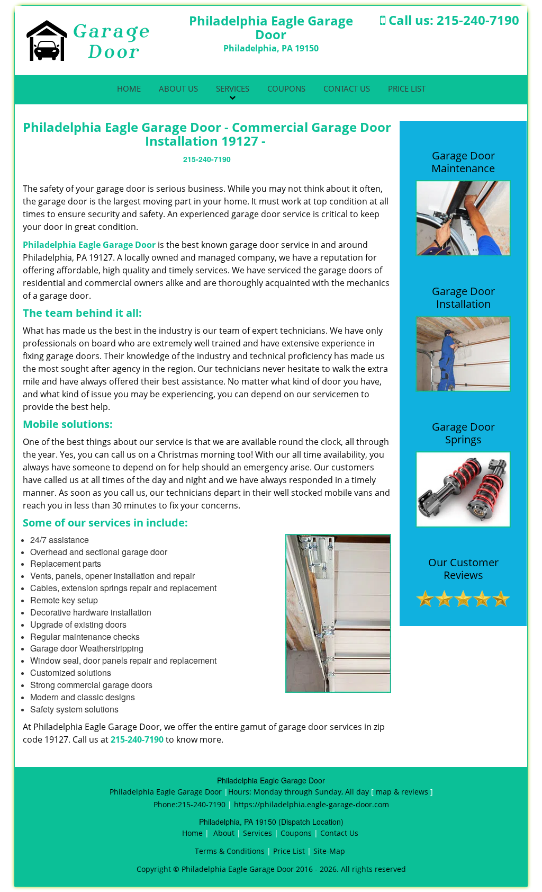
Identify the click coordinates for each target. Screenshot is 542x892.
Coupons (286, 88)
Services (232, 88)
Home (129, 88)
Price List (407, 88)
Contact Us (346, 88)
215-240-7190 (478, 20)
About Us (178, 88)
